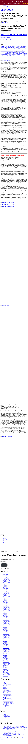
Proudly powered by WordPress (7, 737)
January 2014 (6, 648)
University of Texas (19, 55)
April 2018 (5, 588)
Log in (4, 714)
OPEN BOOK (7, 10)
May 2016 (5, 615)
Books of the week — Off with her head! (11, 733)
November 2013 (6, 650)
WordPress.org (6, 717)
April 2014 (5, 644)
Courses (4, 687)
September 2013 (6, 652)
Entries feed (5, 715)
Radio (4, 697)
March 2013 (5, 659)
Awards (4, 683)
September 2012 (6, 665)
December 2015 (6, 621)
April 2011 (5, 676)
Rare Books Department (11, 54)
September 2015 (6, 624)
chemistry (19, 46)
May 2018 (5, 587)
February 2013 (6, 660)
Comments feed (6, 716)
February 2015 (6, 632)
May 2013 (5, 657)
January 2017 (6, 606)
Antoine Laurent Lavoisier (6, 46)
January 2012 (6, 673)
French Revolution (9, 51)
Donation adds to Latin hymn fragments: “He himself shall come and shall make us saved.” (15, 728)
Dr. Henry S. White (23, 49)
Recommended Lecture (8, 701)
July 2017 (5, 599)
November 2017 (6, 594)
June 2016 (5, 614)
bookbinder (14, 46)
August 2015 (5, 625)
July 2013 (5, 655)
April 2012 (5, 670)
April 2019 (5, 574)
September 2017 (6, 596)
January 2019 (6, 578)
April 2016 (5, 616)
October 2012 (6, 664)
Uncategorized (6, 705)
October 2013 (6, 651)
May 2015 (5, 629)
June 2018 (5, 586)
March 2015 (5, 631)
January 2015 (6, 634)
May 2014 (5, 643)
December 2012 (6, 663)
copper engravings (4, 48)
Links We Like (6, 6)
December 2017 (6, 593)
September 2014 (6, 638)
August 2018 (5, 584)
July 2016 (5, 613)
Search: (2, 21)
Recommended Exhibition (8, 699)
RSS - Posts (5, 720)
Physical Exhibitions (7, 695)
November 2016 (6, 608)
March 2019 (5, 575)
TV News (5, 704)
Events (4, 689)
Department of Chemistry (13, 49)
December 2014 (6, 635)
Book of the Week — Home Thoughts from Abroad (13, 726)
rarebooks (7, 39)
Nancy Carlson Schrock (17, 53)
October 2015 (6, 623)
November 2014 (6, 636)
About (4, 5)
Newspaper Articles (7, 691)
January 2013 (6, 662)
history (15, 51)
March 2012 (5, 671)
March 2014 (5, 645)
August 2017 (5, 598)
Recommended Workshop (8, 703)
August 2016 (5, 611)
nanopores (25, 53)
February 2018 (6, 591)
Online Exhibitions (7, 694)
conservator (22, 47)
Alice (4, 682)
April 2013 (5, 658)
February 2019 (6, 577)
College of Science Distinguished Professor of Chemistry (13, 47)
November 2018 (6, 580)
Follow (4, 565)
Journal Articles (6, 690)
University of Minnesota (9, 55)
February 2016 (6, 618)
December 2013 (6, 649)
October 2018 (6, 581)
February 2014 (6, 646)
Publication (5, 696)
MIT (11, 53)
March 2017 (5, 603)
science (18, 54)
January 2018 (6, 592)
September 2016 (6, 610)
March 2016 (5, 617)
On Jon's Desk (6, 692)
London (9, 52)
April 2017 (5, 602)
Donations (12, 39)
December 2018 (6, 579)
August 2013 (5, 653)
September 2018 (6, 582)
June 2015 (5, 628)
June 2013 (5, 656)
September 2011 (6, 674)
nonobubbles (3, 54)
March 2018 (5, 589)
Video (4, 708)
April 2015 (5, 630)
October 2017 (6, 595)
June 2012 (5, 667)
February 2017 (6, 604)
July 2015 (5, 627)
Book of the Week (7, 684)
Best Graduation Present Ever (14, 34)
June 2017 (5, 600)
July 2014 (5, 641)
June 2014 (5, 642)
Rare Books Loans (7, 698)
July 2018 (5, 585)
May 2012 (5, 669)
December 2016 (6, 607)
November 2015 (6, 622)
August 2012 (5, 666)
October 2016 (6, 609)
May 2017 (5, 601)
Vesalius (5, 706)
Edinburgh (3, 51)
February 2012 (6, 672)
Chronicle (5, 685)
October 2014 (6, 637)
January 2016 (6, 620)
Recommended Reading (8, 702)
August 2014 (5, 639)
